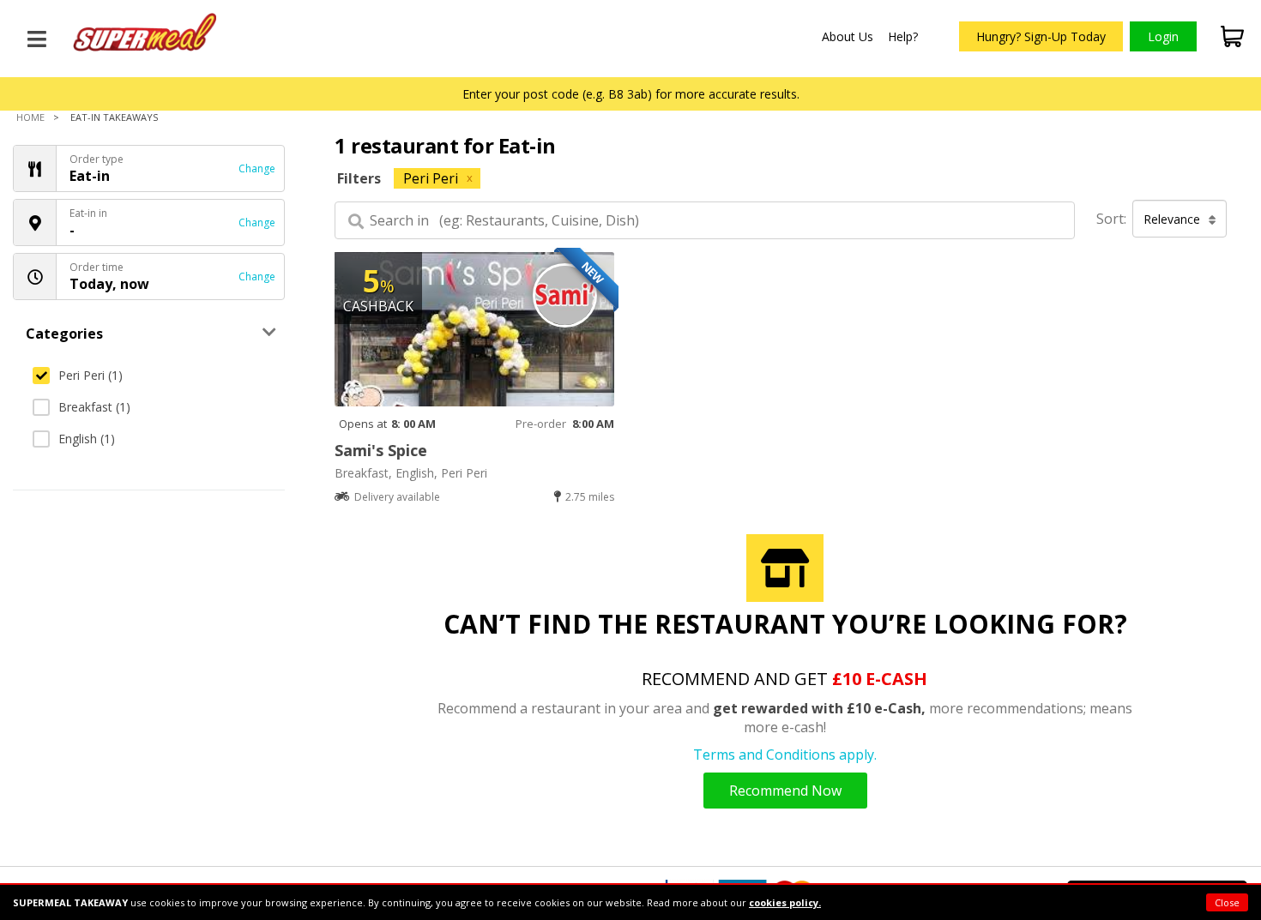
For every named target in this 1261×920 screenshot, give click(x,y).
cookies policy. (785, 902)
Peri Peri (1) (90, 375)
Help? (903, 36)
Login (1163, 36)
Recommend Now (785, 790)
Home (30, 117)
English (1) (86, 438)
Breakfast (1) (94, 407)
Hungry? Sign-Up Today (1041, 36)
